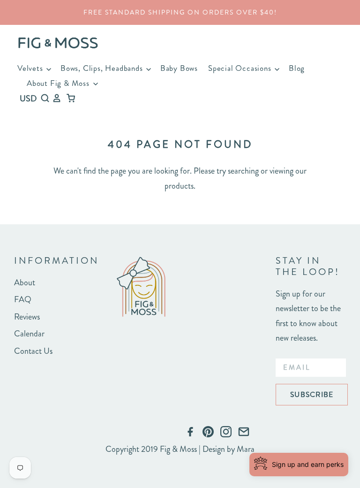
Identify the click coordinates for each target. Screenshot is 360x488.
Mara (246, 449)
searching (243, 171)
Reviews (27, 317)
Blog (297, 68)
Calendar (29, 334)
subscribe (311, 394)
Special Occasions (240, 68)
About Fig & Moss (59, 83)
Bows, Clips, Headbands (102, 68)
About (24, 282)
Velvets (31, 68)
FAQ (22, 299)
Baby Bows (179, 68)
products (179, 186)
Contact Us (33, 351)
